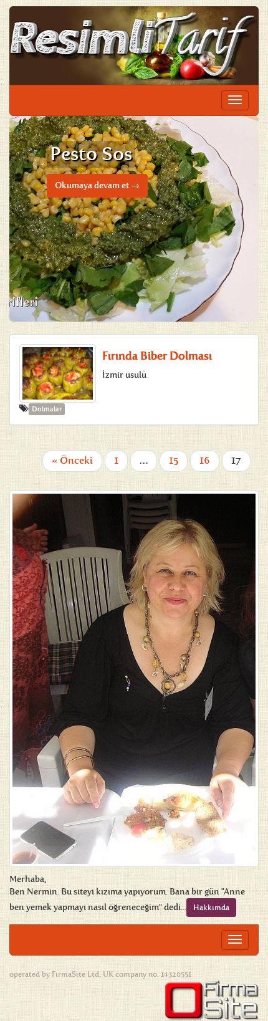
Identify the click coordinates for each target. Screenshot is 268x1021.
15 (173, 460)
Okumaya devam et (97, 185)
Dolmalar (47, 409)
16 (204, 460)
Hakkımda (211, 907)
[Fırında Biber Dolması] (57, 373)
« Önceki (72, 460)
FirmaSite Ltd (75, 974)
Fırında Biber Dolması (157, 356)
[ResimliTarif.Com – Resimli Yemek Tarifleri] (134, 45)
